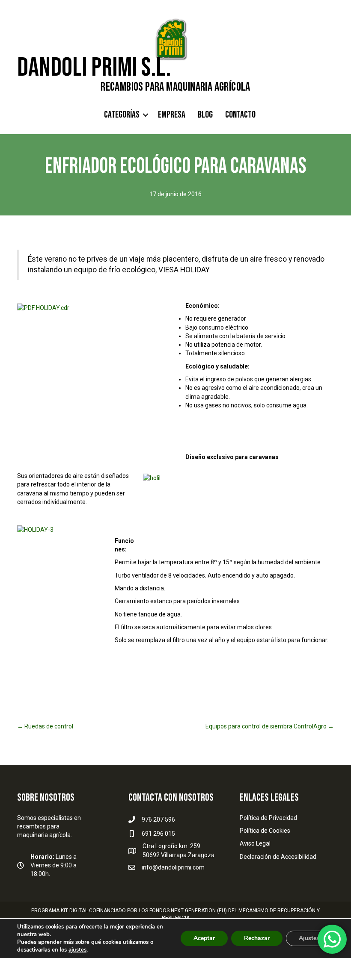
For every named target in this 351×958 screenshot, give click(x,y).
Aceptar (204, 938)
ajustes (77, 950)
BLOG (205, 115)
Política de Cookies (265, 830)
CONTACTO (240, 115)
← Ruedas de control (45, 726)
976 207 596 (158, 819)
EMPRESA (171, 115)
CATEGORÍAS (122, 115)
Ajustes (309, 938)
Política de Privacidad (268, 817)
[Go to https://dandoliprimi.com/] (175, 78)
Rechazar (257, 938)
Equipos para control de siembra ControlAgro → (269, 726)
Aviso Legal (255, 843)
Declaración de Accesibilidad (278, 856)
